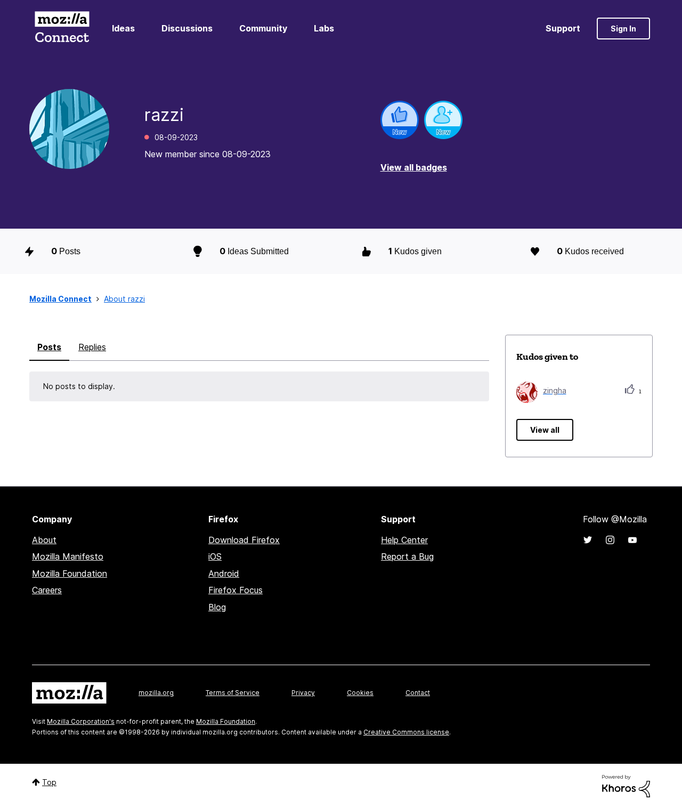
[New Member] (443, 120)
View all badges (413, 167)
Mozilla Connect (62, 28)
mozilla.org (156, 693)
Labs (324, 28)
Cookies (360, 693)
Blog (217, 607)
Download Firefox (244, 540)
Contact (417, 693)
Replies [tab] (92, 347)
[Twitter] (587, 540)
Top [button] (49, 782)
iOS (215, 556)
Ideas (123, 28)
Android (223, 573)
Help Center (404, 540)
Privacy (303, 693)
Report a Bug (407, 556)
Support (563, 28)
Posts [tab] (49, 347)
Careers (47, 590)
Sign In (623, 28)
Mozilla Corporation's (81, 721)
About (44, 540)
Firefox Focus (235, 590)
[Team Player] (399, 120)
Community (263, 28)
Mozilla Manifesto (67, 556)
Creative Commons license (406, 732)
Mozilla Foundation (69, 573)
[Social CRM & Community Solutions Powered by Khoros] (626, 785)
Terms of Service (232, 693)
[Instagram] (610, 540)
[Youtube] (632, 540)
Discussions (187, 28)
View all (544, 429)
